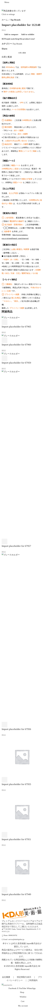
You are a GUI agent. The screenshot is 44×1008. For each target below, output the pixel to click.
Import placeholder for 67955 (16, 784)
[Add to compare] (16, 322)
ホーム (5, 20)
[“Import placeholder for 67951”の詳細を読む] (4, 835)
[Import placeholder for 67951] (22, 811)
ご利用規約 (32, 980)
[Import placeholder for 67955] (22, 756)
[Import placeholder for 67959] (11, 353)
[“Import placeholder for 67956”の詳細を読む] (4, 724)
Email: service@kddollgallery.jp (14, 939)
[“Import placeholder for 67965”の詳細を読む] (4, 322)
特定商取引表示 (24, 977)
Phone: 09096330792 (10, 935)
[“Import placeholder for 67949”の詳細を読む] (4, 890)
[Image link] (22, 912)
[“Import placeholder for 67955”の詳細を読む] (4, 780)
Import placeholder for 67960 (16, 344)
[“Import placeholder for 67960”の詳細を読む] (4, 340)
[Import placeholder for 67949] (22, 866)
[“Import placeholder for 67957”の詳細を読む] (4, 541)
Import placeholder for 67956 (16, 729)
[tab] (22, 52)
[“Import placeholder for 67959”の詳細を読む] (4, 358)
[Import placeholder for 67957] (22, 454)
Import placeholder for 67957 (16, 546)
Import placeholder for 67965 (16, 326)
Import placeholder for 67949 (16, 894)
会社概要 (6, 977)
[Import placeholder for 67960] (11, 335)
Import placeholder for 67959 (16, 362)
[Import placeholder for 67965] (11, 317)
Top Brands (15, 20)
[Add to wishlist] (22, 322)
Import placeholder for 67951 (16, 839)
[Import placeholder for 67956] (22, 637)
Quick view (10, 322)
